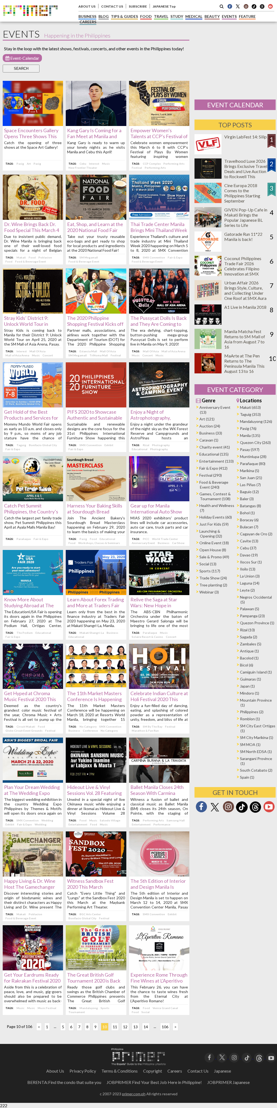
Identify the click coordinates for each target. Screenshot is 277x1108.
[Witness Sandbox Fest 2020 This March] (96, 874)
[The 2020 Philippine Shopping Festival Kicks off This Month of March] (96, 311)
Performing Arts (173, 163)
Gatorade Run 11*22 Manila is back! (243, 236)
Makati (21, 257)
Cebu (83, 163)
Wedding (47, 820)
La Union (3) (250, 576)
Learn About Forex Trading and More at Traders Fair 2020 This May (95, 605)
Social (145, 1012)
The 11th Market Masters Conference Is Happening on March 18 (94, 699)
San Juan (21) (251, 477)
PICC (146, 538)
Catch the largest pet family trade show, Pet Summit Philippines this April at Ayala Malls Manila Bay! (33, 522)
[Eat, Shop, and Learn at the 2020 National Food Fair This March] (96, 218)
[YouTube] (271, 1057)
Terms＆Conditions (119, 1070)
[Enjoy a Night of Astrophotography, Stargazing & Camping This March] (159, 405)
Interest (94, 163)
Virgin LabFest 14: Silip (245, 136)
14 (146, 1026)
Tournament (76, 1012)
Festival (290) (210, 475)
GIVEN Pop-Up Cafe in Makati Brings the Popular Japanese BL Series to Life (245, 217)
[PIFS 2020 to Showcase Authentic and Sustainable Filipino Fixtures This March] (96, 405)
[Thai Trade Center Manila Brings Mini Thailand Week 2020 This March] (159, 218)
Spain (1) (247, 777)
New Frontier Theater (82, 167)
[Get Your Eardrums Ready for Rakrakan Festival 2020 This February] (33, 968)
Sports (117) (209, 571)
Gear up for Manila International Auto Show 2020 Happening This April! (159, 511)
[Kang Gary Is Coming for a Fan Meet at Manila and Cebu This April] (96, 124)
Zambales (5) (250, 644)
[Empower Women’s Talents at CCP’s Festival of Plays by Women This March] (159, 124)
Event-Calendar (24, 58)
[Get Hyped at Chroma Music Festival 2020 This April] (33, 687)
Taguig (21, 445)
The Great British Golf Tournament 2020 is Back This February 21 (93, 981)
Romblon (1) (250, 718)
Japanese (222, 1070)
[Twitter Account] (237, 6)
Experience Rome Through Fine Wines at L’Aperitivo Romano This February (158, 981)
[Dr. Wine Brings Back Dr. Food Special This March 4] (33, 218)
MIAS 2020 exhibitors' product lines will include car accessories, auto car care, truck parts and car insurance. (159, 525)
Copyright (152, 1070)
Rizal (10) (247, 630)
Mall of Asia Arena (17, 355)
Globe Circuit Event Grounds (23, 730)
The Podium (25, 632)
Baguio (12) (249, 491)
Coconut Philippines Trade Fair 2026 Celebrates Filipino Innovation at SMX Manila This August (242, 268)
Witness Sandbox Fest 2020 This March (90, 884)
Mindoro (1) (249, 693)
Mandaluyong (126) (256, 421)
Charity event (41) (214, 447)
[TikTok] (254, 8)
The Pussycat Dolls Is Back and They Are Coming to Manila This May (158, 324)
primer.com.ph (134, 1094)
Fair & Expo (175, 257)
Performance (161, 824)
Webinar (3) (209, 592)
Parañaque (24, 538)
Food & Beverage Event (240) (213, 484)
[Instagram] (246, 6)
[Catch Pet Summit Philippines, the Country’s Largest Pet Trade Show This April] (33, 499)
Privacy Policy (83, 1070)
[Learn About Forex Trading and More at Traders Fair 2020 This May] (96, 593)
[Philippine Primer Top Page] (30, 19)
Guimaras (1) (250, 679)
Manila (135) (250, 435)
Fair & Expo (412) (213, 468)
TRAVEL (161, 16)
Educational (139, 449)
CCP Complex (152, 163)
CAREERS (88, 21)
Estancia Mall (88, 351)
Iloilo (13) (247, 569)
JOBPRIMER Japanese (228, 1082)
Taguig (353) (250, 414)
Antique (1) (249, 651)
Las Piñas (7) (250, 484)
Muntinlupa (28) (253, 456)
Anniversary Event (143, 543)
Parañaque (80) (252, 463)
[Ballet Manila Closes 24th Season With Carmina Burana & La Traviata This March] (159, 781)
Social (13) (207, 564)
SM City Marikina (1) (256, 737)
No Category (88, 726)
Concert (47, 355)
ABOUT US (86, 6)
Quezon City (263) (255, 442)
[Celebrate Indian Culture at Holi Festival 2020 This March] (159, 687)
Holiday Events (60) (215, 517)
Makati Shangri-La (92, 632)
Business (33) (210, 433)
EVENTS (229, 16)
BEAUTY (212, 16)
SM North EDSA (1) (256, 751)
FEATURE (247, 16)
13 (135, 1026)
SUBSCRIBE (138, 6)
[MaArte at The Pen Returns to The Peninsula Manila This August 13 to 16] (208, 371)
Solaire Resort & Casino (147, 636)
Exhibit (108, 445)
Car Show (178, 543)
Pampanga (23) (252, 615)
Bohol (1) (247, 512)
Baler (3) (247, 498)
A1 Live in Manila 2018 (245, 307)
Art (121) (207, 419)
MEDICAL (193, 16)
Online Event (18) (214, 542)
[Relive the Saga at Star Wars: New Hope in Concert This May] (159, 593)
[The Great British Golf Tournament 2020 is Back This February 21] (96, 968)
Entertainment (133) (216, 461)
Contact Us (198, 1070)
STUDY (176, 16)
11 (115, 1026)
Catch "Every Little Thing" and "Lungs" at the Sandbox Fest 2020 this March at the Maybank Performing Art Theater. (96, 900)
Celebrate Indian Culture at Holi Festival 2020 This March (159, 699)
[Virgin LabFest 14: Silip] (208, 152)
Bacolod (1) (249, 658)
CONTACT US (112, 6)
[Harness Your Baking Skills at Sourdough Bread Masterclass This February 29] (96, 499)
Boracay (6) (249, 519)
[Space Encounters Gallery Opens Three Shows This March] (33, 124)
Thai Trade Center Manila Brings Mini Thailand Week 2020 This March (158, 230)
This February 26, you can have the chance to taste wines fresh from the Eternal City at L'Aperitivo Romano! (159, 994)
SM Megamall (89, 257)
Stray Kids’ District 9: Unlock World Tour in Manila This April (26, 324)
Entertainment (77, 824)
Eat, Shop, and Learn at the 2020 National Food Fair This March (95, 230)
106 (165, 1026)
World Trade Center (165, 538)
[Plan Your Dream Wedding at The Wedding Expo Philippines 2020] (33, 781)
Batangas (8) (250, 505)
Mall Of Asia (37, 351)
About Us (55, 1070)
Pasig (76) (248, 428)
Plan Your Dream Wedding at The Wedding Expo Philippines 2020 (32, 793)
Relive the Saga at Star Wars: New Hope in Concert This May (153, 605)
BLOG (103, 16)
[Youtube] (270, 6)
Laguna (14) (249, 583)
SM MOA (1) (250, 744)
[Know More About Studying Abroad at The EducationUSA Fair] (33, 593)
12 (125, 1026)
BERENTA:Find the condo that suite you (64, 1082)
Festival (137, 167)
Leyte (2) (247, 590)
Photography (161, 445)
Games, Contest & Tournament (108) (215, 496)
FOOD (146, 16)
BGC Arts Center (90, 914)
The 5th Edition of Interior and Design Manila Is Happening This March (158, 887)
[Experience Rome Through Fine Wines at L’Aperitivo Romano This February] (159, 968)
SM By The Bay (152, 726)
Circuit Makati (26, 726)
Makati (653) (250, 407)
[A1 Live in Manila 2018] (208, 323)
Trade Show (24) (213, 578)
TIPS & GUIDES (124, 16)
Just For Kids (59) (214, 524)
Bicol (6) (246, 665)
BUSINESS (87, 16)
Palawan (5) (249, 608)
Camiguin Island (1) (256, 672)
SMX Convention (154, 257)
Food (32, 257)
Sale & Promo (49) (214, 557)
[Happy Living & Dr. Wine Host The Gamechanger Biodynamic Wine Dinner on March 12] (33, 874)
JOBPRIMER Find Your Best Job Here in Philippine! (154, 1082)
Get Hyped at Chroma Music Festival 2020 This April (30, 699)
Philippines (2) (251, 711)
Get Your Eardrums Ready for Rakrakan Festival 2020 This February (32, 981)
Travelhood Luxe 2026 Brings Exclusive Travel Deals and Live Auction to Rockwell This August (245, 171)
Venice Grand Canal (165, 1008)
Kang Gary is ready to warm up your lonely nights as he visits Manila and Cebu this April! (96, 147)
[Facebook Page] (229, 6)
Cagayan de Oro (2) (256, 534)
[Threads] (255, 812)
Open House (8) (212, 550)
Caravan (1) (208, 440)
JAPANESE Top (164, 6)
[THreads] (262, 8)
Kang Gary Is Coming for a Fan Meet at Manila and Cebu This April (94, 136)
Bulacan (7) (249, 527)
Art (29, 163)
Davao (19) (249, 555)
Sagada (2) (248, 637)
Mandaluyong (89, 1008)
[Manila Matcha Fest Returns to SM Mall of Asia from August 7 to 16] (208, 347)
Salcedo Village (110, 820)
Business (163, 543)
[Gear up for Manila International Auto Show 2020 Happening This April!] (159, 499)
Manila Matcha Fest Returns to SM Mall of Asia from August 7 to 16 (244, 339)
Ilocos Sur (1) (251, 562)
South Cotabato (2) (256, 770)
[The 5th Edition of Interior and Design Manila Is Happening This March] (159, 874)
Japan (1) (247, 686)
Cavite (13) (249, 541)
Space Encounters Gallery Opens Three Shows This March (31, 136)
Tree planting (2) (213, 585)
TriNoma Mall (99, 355)
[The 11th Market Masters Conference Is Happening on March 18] (96, 687)
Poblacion (45, 257)
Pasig (20, 163)
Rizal (146, 445)
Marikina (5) (249, 470)
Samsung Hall (176, 820)
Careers (174, 1070)
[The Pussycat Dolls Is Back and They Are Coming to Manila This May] (159, 311)
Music (106, 163)
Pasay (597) (249, 449)
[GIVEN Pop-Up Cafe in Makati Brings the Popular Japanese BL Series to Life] (208, 225)
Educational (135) (214, 454)
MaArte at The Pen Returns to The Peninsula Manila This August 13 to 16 (244, 363)
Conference (90, 730)
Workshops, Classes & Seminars (99, 543)
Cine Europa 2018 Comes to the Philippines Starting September (242, 193)
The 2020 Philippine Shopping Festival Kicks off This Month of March (95, 324)
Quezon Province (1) (257, 623)
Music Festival (47, 1008)
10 (105, 1026)
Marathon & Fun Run (145, 730)
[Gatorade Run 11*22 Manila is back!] (208, 250)
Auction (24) (209, 426)
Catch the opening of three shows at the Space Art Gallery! (33, 145)
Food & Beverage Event (30, 261)
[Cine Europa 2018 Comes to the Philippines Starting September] (208, 201)
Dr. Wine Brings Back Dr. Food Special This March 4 (31, 227)
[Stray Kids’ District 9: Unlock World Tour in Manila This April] (33, 311)
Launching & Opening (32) (210, 533)
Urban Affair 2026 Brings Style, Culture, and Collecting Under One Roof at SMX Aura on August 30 (245, 293)
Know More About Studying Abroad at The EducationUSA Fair (29, 605)
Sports (105, 1008)
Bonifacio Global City (43, 445)
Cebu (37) (248, 548)
